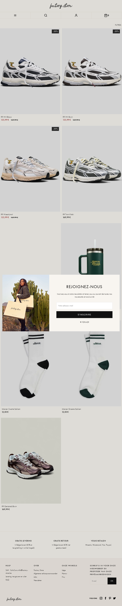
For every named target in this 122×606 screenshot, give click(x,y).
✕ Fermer (84, 322)
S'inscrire (84, 314)
